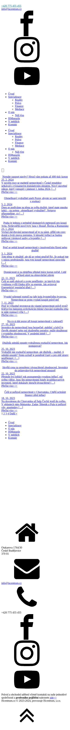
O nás (11, 112)
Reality (19, 99)
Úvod (11, 93)
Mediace (19, 109)
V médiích (13, 121)
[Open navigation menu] (2, 170)
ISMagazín (14, 118)
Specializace (14, 96)
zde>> (53, 697)
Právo (18, 103)
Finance (19, 106)
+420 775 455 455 (11, 5)
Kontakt (12, 124)
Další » (13, 413)
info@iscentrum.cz (11, 9)
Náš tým (19, 115)
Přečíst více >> (9, 192)
